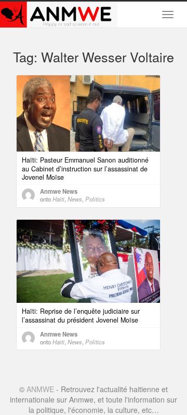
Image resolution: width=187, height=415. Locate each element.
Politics (95, 199)
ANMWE (40, 389)
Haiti (58, 199)
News (75, 199)
